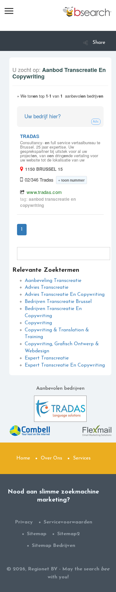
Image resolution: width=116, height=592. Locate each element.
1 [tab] (22, 229)
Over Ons (51, 458)
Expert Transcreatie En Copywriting (65, 365)
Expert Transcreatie (47, 358)
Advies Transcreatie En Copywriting (65, 294)
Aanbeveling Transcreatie (53, 280)
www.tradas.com (44, 192)
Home (23, 458)
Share (98, 42)
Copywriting (38, 323)
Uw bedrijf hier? (42, 116)
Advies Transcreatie (46, 287)
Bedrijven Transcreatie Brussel (58, 301)
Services (82, 458)
